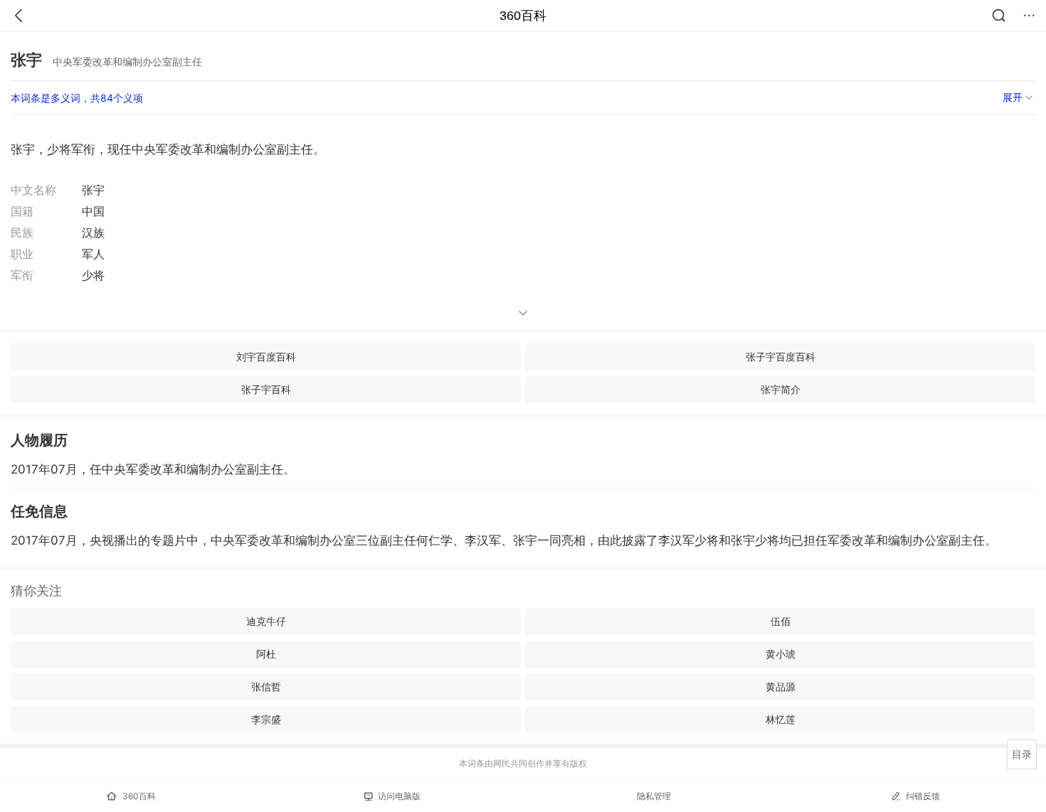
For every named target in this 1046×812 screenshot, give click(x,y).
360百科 (523, 16)
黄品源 (781, 686)
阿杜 (266, 654)
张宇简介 (781, 389)
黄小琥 (781, 654)
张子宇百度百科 (780, 357)
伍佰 (781, 621)
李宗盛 (266, 719)
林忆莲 (781, 719)
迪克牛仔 (266, 621)
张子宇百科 (266, 389)
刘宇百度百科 (266, 357)
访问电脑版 (399, 796)
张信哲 (266, 686)
